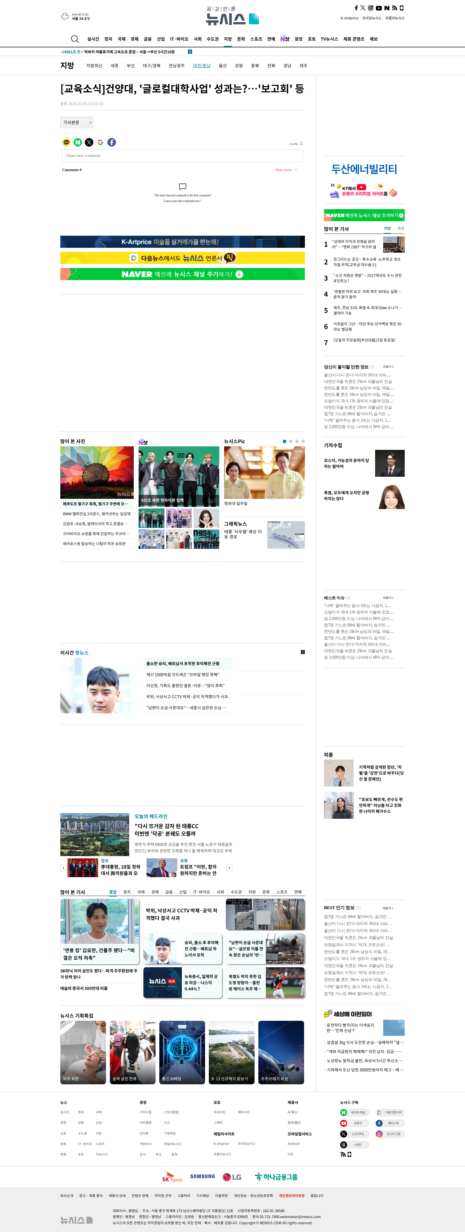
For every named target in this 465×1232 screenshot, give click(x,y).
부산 (131, 65)
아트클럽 (146, 1122)
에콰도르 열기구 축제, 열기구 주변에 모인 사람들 (98, 503)
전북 (271, 65)
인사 (143, 1154)
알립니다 (317, 1195)
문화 (241, 39)
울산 (223, 65)
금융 (148, 39)
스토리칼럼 (171, 1112)
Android (293, 1143)
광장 (299, 39)
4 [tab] (303, 441)
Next (229, 868)
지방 (228, 39)
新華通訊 (294, 1122)
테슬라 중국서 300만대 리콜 (84, 988)
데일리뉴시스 (173, 1143)
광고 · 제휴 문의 (91, 1195)
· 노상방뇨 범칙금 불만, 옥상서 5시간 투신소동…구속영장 (364, 1060)
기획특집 (170, 1133)
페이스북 (393, 1123)
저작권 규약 (162, 1195)
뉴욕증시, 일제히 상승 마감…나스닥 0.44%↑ (201, 982)
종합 (113, 892)
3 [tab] (297, 441)
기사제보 (202, 1195)
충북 (255, 65)
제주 (304, 65)
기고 (167, 1122)
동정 (175, 1154)
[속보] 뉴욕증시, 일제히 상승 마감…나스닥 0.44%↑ (109, 51)
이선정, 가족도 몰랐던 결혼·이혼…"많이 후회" (185, 686)
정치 (108, 39)
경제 (135, 39)
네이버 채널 (358, 1112)
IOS (290, 1154)
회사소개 (66, 1195)
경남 (287, 65)
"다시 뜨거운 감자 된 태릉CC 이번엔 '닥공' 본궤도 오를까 (167, 829)
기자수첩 (333, 445)
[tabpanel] (264, 480)
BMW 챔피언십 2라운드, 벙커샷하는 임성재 (97, 513)
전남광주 (177, 65)
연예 (271, 39)
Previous (63, 868)
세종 (115, 65)
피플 (328, 754)
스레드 (358, 1144)
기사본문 (71, 122)
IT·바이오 (179, 39)
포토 (312, 39)
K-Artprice (349, 17)
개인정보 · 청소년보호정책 (253, 1195)
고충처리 (183, 1195)
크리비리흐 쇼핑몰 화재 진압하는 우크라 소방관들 (98, 533)
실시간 (93, 39)
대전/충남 (202, 65)
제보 (374, 39)
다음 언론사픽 (393, 1112)
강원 (239, 65)
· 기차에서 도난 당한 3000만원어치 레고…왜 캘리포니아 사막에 (364, 1069)
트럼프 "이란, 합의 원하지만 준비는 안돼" (198, 873)
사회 (198, 39)
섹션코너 (146, 1143)
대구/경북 (152, 65)
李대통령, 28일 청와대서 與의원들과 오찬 (120, 873)
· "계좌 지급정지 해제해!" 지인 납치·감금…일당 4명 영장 (364, 1051)
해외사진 (244, 1112)
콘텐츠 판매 (140, 1195)
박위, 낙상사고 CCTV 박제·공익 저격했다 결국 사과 (181, 914)
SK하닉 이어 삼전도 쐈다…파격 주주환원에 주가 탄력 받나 (99, 974)
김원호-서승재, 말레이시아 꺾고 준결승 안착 (97, 523)
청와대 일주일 (236, 503)
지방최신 (94, 65)
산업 (161, 39)
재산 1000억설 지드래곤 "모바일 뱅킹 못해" (183, 674)
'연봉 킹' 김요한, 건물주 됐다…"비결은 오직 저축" (99, 954)
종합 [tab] (401, 228)
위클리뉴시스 (395, 17)
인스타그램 (393, 1133)
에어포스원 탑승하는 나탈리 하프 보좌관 (94, 543)
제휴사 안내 (117, 1195)
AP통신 (293, 1112)
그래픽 (218, 1122)
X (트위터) (358, 1133)
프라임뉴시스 (372, 17)
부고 (158, 1154)
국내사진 (220, 1112)
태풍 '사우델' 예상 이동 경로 (243, 534)
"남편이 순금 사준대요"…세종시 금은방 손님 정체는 (188, 708)
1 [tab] (284, 441)
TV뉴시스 (329, 39)
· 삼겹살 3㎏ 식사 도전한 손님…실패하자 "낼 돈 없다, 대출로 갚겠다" (364, 1042)
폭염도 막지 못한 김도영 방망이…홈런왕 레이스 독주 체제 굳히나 (245, 982)
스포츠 (256, 39)
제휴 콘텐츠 (354, 39)
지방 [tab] (387, 228)
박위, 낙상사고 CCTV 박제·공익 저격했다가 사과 (187, 697)
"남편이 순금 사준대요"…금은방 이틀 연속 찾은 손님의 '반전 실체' (246, 949)
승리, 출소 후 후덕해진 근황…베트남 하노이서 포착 (202, 949)
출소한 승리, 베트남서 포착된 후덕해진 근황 (182, 663)
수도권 (213, 39)
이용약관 (221, 1195)
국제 (122, 39)
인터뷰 (144, 1133)
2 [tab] (291, 441)
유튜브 (358, 1123)
